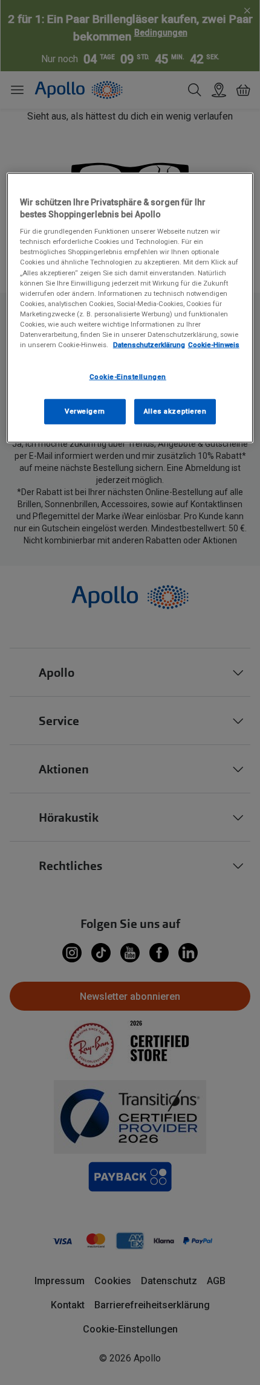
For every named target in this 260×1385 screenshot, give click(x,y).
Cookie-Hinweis (213, 345)
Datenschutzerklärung (149, 345)
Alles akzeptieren (175, 411)
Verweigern (85, 411)
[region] (130, 308)
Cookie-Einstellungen (127, 377)
